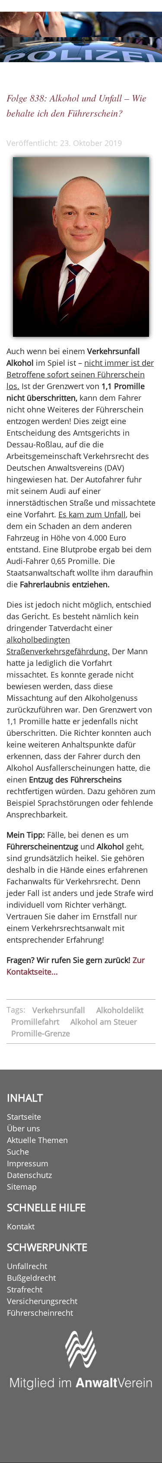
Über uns (23, 1128)
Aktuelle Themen (37, 1140)
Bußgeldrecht (31, 1278)
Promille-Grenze (40, 1033)
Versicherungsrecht (42, 1301)
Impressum (27, 1163)
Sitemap (22, 1186)
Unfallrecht (27, 1266)
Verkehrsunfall (59, 1009)
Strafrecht (24, 1289)
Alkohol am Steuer (103, 1021)
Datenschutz (29, 1175)
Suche (18, 1151)
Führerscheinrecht (40, 1313)
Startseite (24, 1117)
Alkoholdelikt (119, 1009)
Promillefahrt (36, 1021)
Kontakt (21, 1226)
